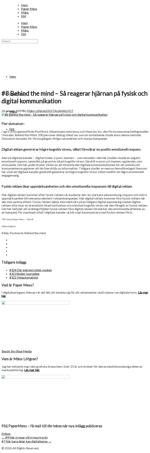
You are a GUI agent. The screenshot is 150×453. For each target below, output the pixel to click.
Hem (24, 5)
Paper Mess (29, 9)
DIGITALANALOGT (59, 111)
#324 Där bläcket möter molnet (30, 270)
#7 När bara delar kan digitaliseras (26, 441)
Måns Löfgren (36, 111)
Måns (25, 12)
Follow (6, 433)
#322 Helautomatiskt (23, 277)
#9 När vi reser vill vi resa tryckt (25, 437)
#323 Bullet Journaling (24, 274)
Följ (23, 16)
